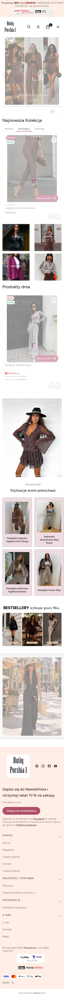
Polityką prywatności (26, 825)
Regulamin (39, 818)
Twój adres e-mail (11, 802)
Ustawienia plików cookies (17, 892)
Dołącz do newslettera (21, 811)
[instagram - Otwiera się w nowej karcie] (43, 766)
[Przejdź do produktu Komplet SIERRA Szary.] (32, 328)
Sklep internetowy (31, 993)
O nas (5, 922)
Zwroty (6, 842)
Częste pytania (10, 856)
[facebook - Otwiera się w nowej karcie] (49, 766)
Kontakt (7, 863)
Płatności (7, 885)
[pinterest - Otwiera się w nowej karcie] (37, 766)
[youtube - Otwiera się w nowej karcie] (55, 766)
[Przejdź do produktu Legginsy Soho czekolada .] (32, 168)
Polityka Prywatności (14, 907)
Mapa (5, 936)
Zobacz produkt (44, 198)
